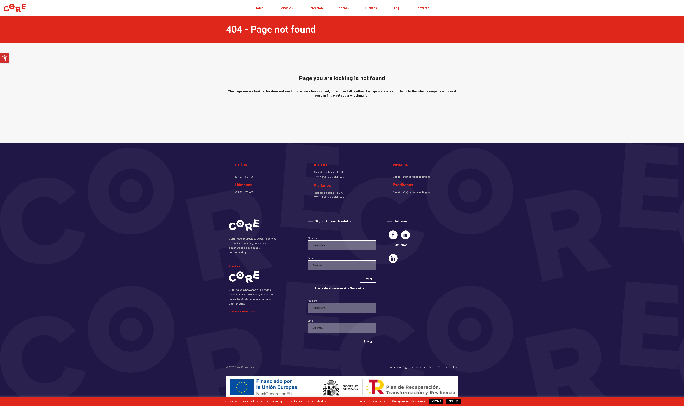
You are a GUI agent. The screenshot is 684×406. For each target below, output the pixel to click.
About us (234, 266)
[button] (4, 58)
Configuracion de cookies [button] (408, 401)
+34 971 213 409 (244, 176)
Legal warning (397, 367)
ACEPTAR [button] (436, 401)
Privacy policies (422, 367)
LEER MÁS (453, 401)
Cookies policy (448, 367)
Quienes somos (238, 311)
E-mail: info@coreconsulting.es (411, 176)
